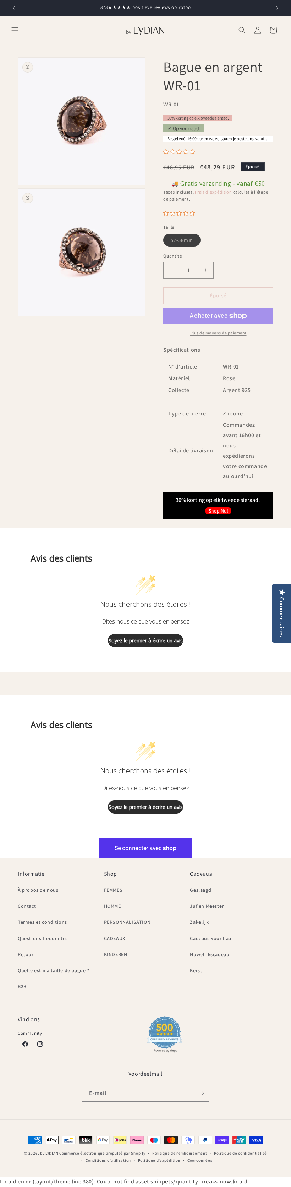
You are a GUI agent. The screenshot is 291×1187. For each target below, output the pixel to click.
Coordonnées (200, 1160)
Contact (27, 906)
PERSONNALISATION (127, 922)
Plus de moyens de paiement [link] (218, 332)
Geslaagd (200, 890)
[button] (15, 30)
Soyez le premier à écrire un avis (146, 640)
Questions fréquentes (43, 938)
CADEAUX (114, 938)
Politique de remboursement (179, 1153)
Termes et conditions (42, 922)
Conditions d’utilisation (108, 1160)
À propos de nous (38, 890)
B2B (22, 986)
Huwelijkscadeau (209, 954)
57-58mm (186, 242)
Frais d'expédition (213, 192)
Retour (26, 954)
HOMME (112, 906)
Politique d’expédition (159, 1160)
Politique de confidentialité (240, 1153)
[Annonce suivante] (277, 8)
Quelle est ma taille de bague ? (53, 970)
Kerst (196, 970)
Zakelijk (199, 922)
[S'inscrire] (201, 1093)
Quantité (172, 256)
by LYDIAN (49, 1153)
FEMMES (113, 890)
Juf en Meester (207, 906)
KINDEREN (115, 954)
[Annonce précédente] (14, 8)
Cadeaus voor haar (211, 938)
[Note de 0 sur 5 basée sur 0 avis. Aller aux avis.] (180, 152)
